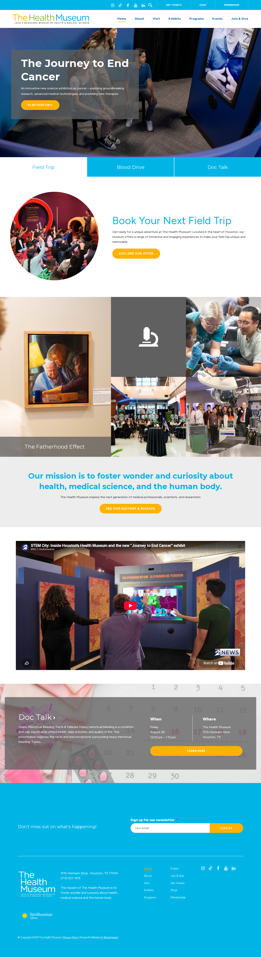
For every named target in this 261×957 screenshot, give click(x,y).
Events (217, 18)
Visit (156, 18)
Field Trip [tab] (43, 167)
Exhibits (175, 18)
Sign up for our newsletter (154, 820)
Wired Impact (111, 937)
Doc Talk (35, 717)
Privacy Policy (70, 937)
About (139, 18)
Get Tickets (174, 5)
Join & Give (239, 18)
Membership (231, 5)
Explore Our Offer (136, 253)
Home (121, 18)
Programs (196, 18)
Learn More (196, 751)
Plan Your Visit (40, 105)
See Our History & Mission (130, 508)
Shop (202, 5)
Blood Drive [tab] (130, 167)
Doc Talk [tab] (218, 167)
